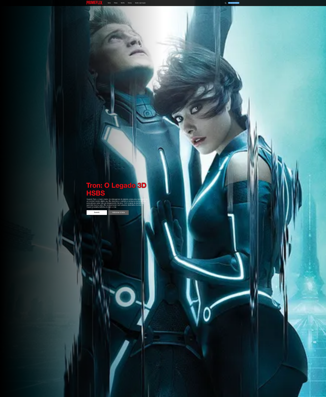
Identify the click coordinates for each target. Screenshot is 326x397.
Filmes (115, 3)
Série (109, 3)
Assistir (97, 212)
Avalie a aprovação (140, 3)
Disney (130, 3)
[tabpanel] (163, 198)
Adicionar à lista (118, 212)
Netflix (123, 3)
